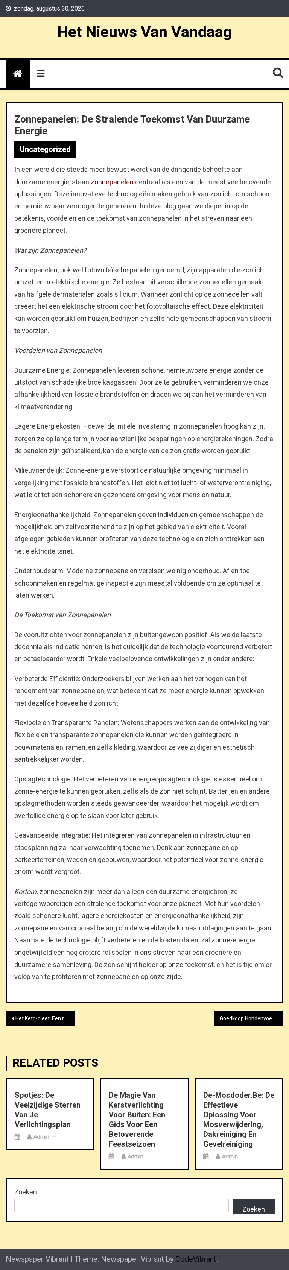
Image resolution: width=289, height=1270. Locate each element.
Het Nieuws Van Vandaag (144, 32)
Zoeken (25, 1192)
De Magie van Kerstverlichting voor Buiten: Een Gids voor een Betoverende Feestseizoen (137, 1120)
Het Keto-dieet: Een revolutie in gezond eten (45, 1019)
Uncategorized (45, 149)
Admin (41, 1136)
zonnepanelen (112, 182)
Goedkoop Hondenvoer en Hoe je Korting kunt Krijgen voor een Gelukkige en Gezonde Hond (251, 1019)
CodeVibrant (195, 1259)
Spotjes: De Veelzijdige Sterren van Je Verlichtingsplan (48, 1110)
